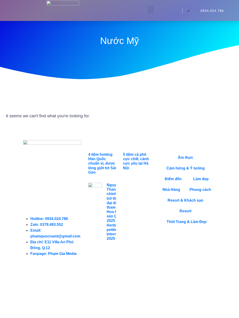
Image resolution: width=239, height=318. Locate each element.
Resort (185, 211)
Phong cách (200, 190)
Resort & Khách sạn (185, 200)
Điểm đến (173, 179)
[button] (151, 9)
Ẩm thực (185, 157)
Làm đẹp (201, 179)
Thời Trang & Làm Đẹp (187, 222)
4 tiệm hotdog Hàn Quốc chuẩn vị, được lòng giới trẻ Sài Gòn (102, 163)
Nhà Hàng (171, 190)
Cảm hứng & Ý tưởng (185, 168)
